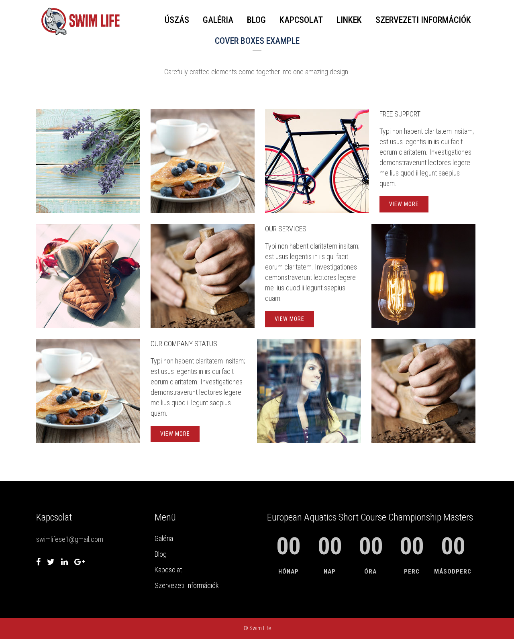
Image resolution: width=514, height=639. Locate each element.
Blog (161, 554)
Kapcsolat (168, 570)
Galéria (164, 538)
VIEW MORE (404, 204)
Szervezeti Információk (187, 585)
